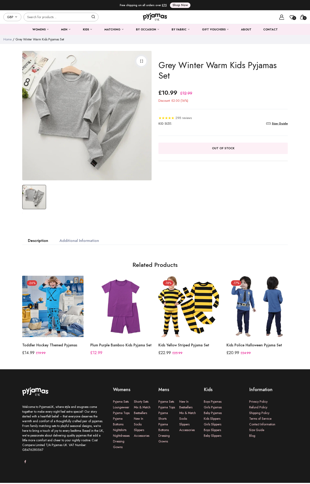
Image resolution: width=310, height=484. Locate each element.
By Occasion (146, 29)
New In (138, 418)
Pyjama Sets (121, 401)
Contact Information (262, 424)
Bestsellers (140, 413)
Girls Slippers (212, 424)
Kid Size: (165, 123)
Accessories (141, 435)
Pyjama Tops (121, 413)
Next (288, 322)
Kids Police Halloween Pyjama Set (254, 345)
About (246, 29)
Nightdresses (121, 435)
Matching (112, 29)
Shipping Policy (259, 413)
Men (64, 29)
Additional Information (79, 240)
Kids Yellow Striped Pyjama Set (183, 345)
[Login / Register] (282, 17)
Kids (86, 29)
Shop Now (180, 5)
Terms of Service (260, 418)
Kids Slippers (212, 418)
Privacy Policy (258, 401)
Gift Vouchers (214, 29)
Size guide (280, 123)
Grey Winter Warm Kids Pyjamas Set (217, 70)
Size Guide (256, 430)
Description (38, 240)
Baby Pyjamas (213, 413)
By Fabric (179, 29)
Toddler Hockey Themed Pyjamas (49, 345)
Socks (138, 424)
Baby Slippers (212, 435)
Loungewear (121, 407)
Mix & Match (142, 407)
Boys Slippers (212, 430)
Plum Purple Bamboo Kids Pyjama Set (121, 345)
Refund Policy (258, 407)
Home (7, 39)
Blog (252, 435)
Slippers (139, 430)
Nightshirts (119, 430)
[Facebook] (25, 462)
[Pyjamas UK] (155, 17)
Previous (22, 322)
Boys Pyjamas (212, 401)
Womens (39, 29)
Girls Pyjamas (213, 407)
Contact (270, 29)
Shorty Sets (141, 401)
